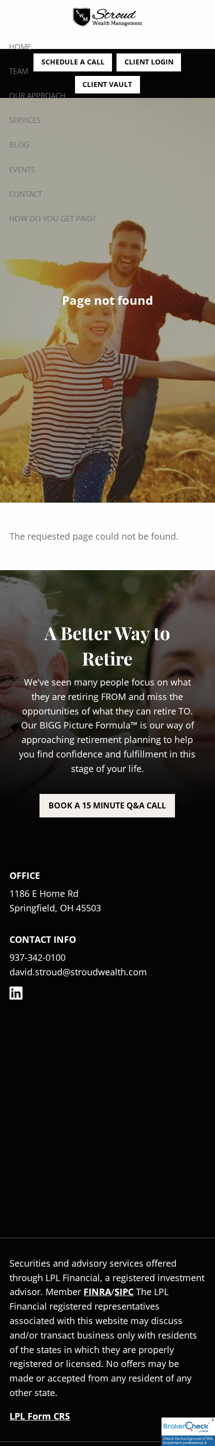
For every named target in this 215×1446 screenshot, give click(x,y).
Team (18, 71)
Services (24, 120)
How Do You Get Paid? (52, 218)
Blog (19, 144)
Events (22, 169)
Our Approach (37, 95)
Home (20, 46)
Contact (25, 194)
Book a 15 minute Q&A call (107, 805)
